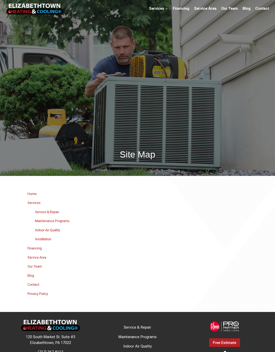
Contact (262, 9)
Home (32, 194)
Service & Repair (47, 212)
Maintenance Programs (52, 221)
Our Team (229, 9)
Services (156, 9)
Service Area (205, 9)
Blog (246, 9)
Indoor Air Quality (47, 230)
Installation (43, 239)
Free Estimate (224, 342)
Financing (181, 9)
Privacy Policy (38, 294)
